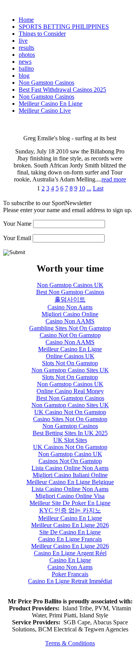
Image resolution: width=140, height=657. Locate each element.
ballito (26, 68)
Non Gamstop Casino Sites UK (70, 370)
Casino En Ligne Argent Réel (70, 553)
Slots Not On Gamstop (70, 363)
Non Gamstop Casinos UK (70, 285)
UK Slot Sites (70, 440)
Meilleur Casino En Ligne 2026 (70, 525)
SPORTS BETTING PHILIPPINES (64, 26)
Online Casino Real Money (70, 391)
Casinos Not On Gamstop (70, 461)
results (26, 47)
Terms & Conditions (70, 643)
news (25, 61)
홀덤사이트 (70, 299)
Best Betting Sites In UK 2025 (70, 433)
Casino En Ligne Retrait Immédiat (70, 581)
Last (98, 188)
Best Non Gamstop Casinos (70, 292)
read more (114, 179)
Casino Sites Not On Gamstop (70, 419)
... (89, 188)
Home (26, 19)
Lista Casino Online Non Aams (70, 468)
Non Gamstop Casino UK (70, 454)
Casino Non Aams (70, 307)
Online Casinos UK (70, 356)
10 (82, 188)
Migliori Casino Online (70, 314)
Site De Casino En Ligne (70, 532)
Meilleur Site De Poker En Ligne (70, 503)
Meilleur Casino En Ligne (50, 103)
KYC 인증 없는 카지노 (70, 510)
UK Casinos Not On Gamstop (70, 447)
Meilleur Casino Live (45, 110)
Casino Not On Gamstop (70, 335)
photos (27, 54)
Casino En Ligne (70, 560)
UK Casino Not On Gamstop (70, 412)
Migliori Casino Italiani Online (70, 475)
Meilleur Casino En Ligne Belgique (70, 482)
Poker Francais (70, 574)
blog (24, 75)
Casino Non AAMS (70, 321)
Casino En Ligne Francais (70, 539)
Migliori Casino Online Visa (70, 496)
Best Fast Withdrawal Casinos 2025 (62, 89)
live (23, 40)
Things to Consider (42, 33)
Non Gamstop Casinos (46, 82)
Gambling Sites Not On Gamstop (70, 328)
